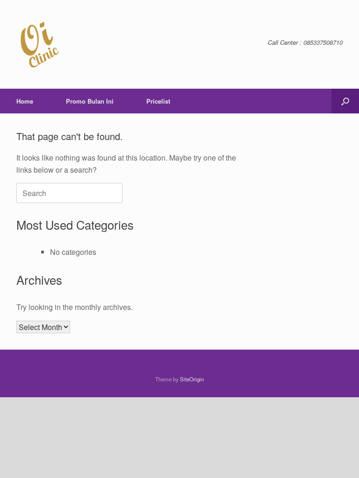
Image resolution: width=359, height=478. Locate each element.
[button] (345, 101)
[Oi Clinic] (39, 44)
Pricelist (158, 101)
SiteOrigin (192, 379)
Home (24, 101)
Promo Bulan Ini (90, 101)
